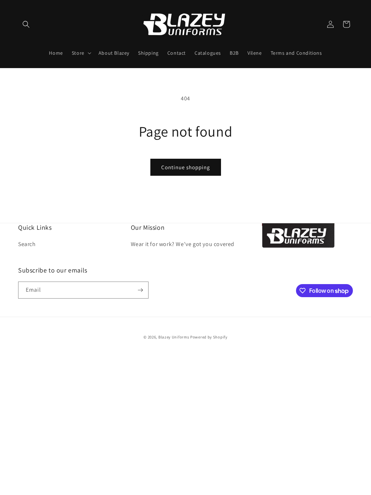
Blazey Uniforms (173, 337)
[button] (26, 24)
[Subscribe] (140, 290)
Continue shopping (185, 167)
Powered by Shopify (209, 337)
